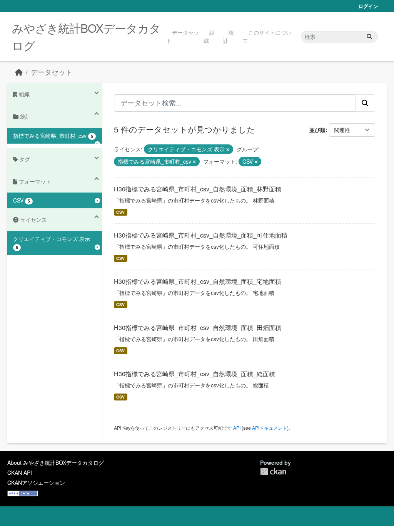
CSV (120, 212)
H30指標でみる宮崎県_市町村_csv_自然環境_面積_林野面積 (197, 188)
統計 (228, 36)
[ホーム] (19, 72)
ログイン (368, 6)
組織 (209, 36)
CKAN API (19, 472)
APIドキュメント (269, 427)
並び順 (317, 130)
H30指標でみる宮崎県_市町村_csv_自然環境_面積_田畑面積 (197, 327)
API (236, 427)
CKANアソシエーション (36, 482)
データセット (182, 36)
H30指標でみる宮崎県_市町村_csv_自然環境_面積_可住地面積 (200, 235)
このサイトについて (266, 36)
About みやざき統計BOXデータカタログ (55, 462)
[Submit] (369, 37)
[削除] (227, 149)
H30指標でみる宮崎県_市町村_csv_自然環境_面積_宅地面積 (197, 281)
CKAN (273, 471)
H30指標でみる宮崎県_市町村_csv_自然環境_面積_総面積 (194, 373)
